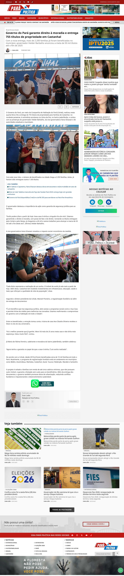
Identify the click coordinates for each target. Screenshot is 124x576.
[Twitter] (32, 401)
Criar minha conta (95, 524)
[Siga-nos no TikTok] (91, 535)
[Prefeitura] (101, 38)
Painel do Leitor (72, 548)
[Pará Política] (22, 10)
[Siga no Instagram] (20, 2)
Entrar (9, 2)
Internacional (57, 18)
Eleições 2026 (40, 545)
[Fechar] (117, 553)
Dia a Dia (38, 554)
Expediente (70, 551)
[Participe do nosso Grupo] (42, 384)
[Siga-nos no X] (81, 535)
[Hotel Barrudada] (86, 10)
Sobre (68, 545)
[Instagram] (23, 401)
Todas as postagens (62, 510)
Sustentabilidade (75, 18)
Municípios (43, 18)
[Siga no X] (24, 2)
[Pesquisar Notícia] (114, 554)
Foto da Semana (41, 551)
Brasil (22, 18)
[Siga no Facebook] (16, 2)
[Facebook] (28, 401)
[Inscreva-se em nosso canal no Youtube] (86, 535)
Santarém (31, 18)
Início (7, 18)
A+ (66, 107)
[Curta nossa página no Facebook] (72, 535)
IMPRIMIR (75, 107)
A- (60, 107)
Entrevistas (39, 543)
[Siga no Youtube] (28, 2)
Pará (14, 18)
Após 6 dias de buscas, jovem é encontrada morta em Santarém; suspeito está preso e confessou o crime (80, 22)
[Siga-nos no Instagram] (77, 535)
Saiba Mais (73, 401)
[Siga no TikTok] (32, 2)
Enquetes (89, 18)
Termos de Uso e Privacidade (76, 554)
